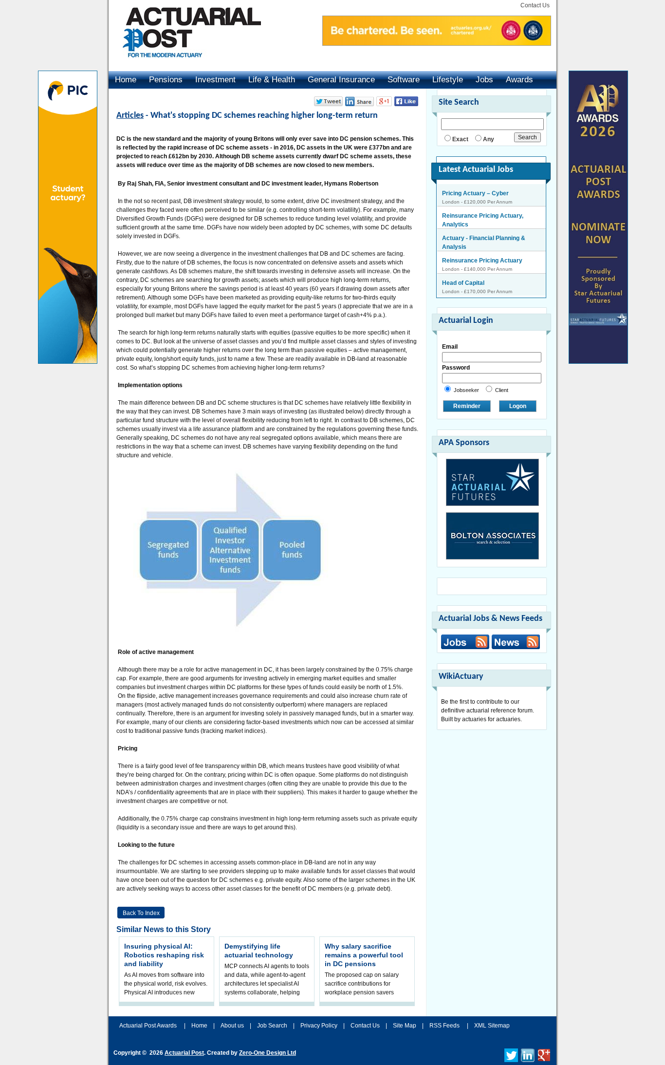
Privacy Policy (318, 1025)
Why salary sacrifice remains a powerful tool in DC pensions (364, 955)
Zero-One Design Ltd (267, 1052)
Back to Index (141, 913)
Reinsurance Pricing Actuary (482, 249)
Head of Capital (463, 271)
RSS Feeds (444, 1025)
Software (404, 79)
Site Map (404, 1025)
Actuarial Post (184, 1052)
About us (232, 1025)
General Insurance (341, 79)
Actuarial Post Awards (148, 1025)
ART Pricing (458, 294)
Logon (517, 406)
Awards (519, 79)
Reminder (466, 406)
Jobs (484, 79)
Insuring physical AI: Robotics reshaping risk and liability (164, 955)
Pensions (166, 79)
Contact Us (535, 5)
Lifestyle (447, 79)
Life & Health (271, 79)
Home (125, 79)
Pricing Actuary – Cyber (475, 193)
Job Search (272, 1025)
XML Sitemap (492, 1025)
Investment (215, 79)
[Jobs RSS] (465, 642)
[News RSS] (514, 643)
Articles (130, 115)
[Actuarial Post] (185, 63)
